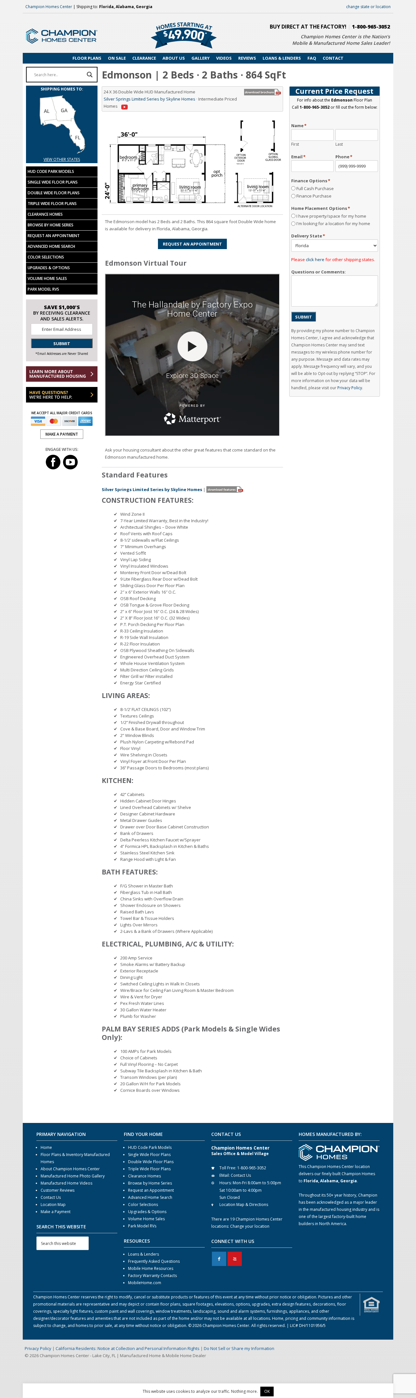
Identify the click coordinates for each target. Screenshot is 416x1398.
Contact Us (51, 1197)
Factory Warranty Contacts (152, 1275)
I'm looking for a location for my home (333, 223)
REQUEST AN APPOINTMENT (192, 244)
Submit (303, 317)
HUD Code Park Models (51, 171)
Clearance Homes (45, 214)
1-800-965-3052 (371, 26)
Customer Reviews (57, 1190)
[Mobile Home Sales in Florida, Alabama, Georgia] (62, 152)
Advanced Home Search (51, 246)
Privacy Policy (349, 388)
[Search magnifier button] (89, 74)
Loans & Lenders (143, 1254)
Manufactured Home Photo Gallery (73, 1176)
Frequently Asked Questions (154, 1261)
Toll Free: (227, 1168)
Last (339, 144)
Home (46, 1147)
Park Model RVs (43, 289)
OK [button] (267, 1391)
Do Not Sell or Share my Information (239, 1348)
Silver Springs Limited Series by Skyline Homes (149, 99)
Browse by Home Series (50, 225)
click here (315, 259)
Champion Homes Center (48, 6)
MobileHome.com (144, 1282)
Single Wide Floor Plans (53, 182)
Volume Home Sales (47, 278)
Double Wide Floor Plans (54, 193)
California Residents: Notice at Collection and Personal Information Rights (128, 1348)
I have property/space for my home (331, 216)
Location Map (53, 1204)
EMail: (224, 1175)
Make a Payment (56, 1211)
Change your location (249, 1226)
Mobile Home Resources (150, 1268)
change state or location (368, 6)
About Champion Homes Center (70, 1169)
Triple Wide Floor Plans (52, 203)
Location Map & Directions (243, 1204)
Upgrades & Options (49, 268)
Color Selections (46, 257)
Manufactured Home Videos (66, 1183)
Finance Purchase (314, 196)
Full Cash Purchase (315, 188)
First (295, 144)
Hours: (225, 1183)
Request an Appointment (54, 235)
